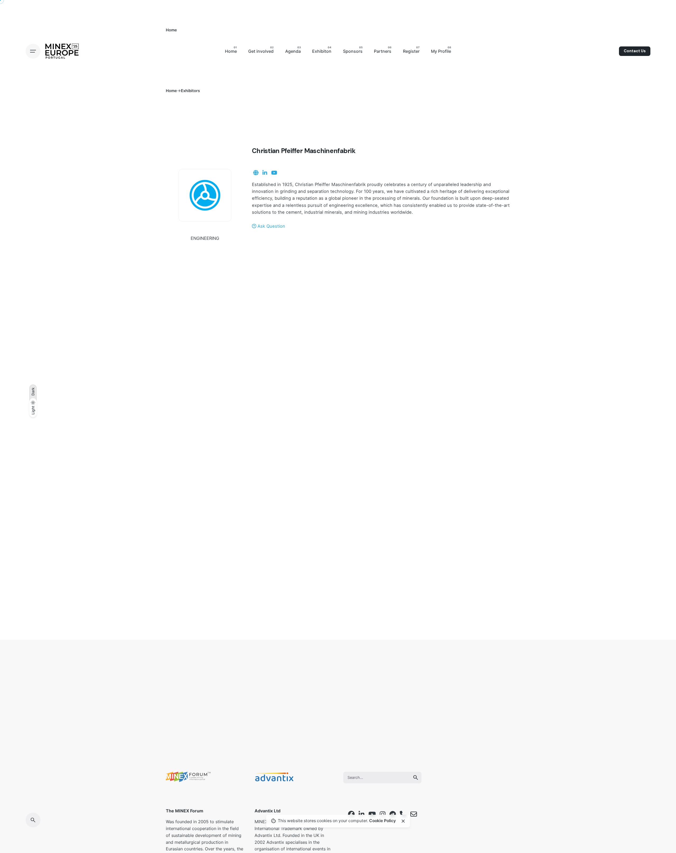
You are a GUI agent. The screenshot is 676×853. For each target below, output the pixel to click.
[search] (415, 777)
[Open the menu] (33, 51)
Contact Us (635, 51)
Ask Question (270, 226)
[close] (403, 821)
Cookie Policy (382, 820)
